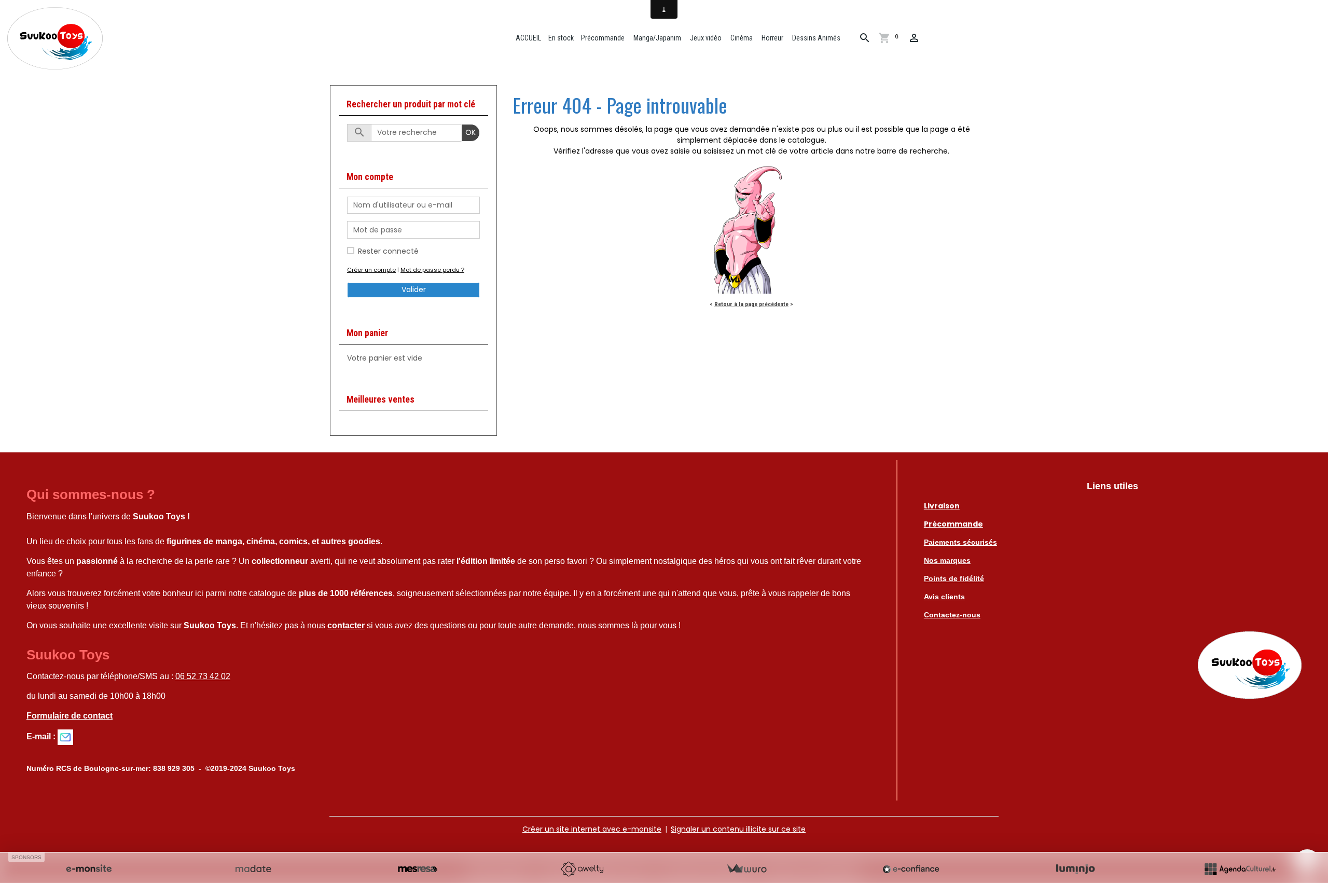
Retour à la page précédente (751, 304)
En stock (561, 38)
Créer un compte (371, 270)
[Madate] (253, 869)
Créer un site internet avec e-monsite (591, 829)
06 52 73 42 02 (202, 676)
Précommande (603, 38)
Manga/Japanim (656, 38)
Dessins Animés (815, 38)
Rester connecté (388, 251)
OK (470, 132)
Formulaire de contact (69, 715)
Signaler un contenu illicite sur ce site (738, 829)
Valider (414, 289)
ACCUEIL (527, 38)
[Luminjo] (1075, 869)
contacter (346, 625)
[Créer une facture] (746, 869)
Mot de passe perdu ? (432, 270)
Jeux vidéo (705, 38)
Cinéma (741, 38)
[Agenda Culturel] (1240, 869)
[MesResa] (418, 869)
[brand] (56, 38)
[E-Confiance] (911, 869)
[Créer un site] (89, 869)
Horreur (771, 38)
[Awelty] (582, 869)
